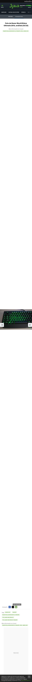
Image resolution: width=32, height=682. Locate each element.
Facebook (10, 607)
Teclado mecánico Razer (9, 620)
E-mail (16, 607)
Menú (2, 7)
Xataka (16, 6)
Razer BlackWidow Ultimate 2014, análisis (15, 31)
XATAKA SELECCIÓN (14, 12)
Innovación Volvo (19, 16)
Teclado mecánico (7, 617)
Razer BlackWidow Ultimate (10, 615)
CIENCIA (23, 12)
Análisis (7, 612)
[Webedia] (28, 1)
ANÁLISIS (3, 12)
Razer (14, 612)
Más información (25, 680)
